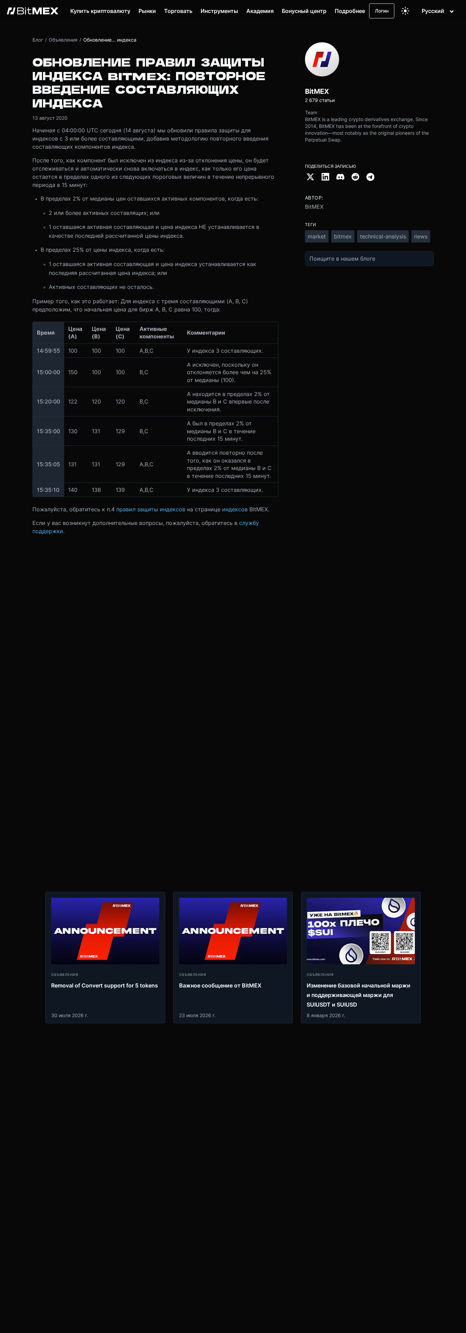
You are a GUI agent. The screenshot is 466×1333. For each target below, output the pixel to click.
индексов (235, 509)
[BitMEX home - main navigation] (32, 11)
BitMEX (314, 206)
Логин (382, 11)
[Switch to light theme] (405, 11)
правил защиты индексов (150, 509)
